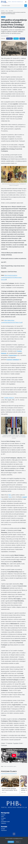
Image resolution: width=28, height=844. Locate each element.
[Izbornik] (25, 2)
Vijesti (2, 816)
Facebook (9, 38)
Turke (10, 497)
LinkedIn (22, 38)
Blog (7, 10)
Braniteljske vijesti (5, 821)
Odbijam (17, 841)
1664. (9, 495)
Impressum (4, 830)
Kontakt (3, 828)
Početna (2, 10)
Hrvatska (3, 818)
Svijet (2, 819)
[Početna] (12, 2)
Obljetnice (3, 823)
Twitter (16, 38)
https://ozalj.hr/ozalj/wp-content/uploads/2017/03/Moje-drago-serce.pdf (11, 277)
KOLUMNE (11, 10)
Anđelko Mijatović (9, 397)
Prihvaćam (11, 841)
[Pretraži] (25, 5)
